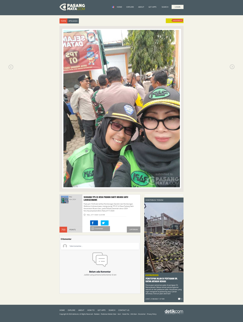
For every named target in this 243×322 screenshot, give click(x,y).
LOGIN (177, 7)
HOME (119, 7)
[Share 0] (94, 222)
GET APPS (152, 7)
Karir (119, 314)
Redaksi (97, 314)
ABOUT (141, 7)
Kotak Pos (125, 314)
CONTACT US (123, 310)
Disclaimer (142, 314)
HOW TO (91, 310)
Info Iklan (133, 314)
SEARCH (112, 310)
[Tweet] (105, 222)
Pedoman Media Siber (108, 314)
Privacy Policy (151, 314)
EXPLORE (130, 7)
